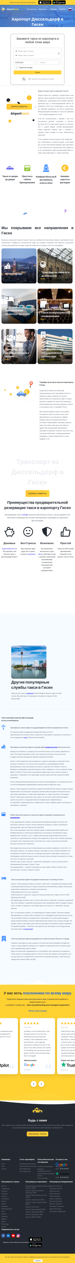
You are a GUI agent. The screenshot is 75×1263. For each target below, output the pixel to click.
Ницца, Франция (55, 1196)
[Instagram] (18, 1235)
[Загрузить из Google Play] (59, 2)
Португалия (5, 1199)
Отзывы (3, 1169)
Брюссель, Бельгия (56, 1186)
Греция (3, 1204)
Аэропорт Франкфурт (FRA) (34, 1212)
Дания (3, 1221)
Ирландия (4, 1206)
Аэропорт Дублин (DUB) (33, 1217)
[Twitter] (8, 1235)
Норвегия (4, 1216)
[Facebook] (3, 1235)
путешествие (28, 929)
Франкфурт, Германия (57, 1206)
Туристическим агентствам (28, 1166)
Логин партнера (43, 1178)
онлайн (25, 514)
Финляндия (5, 1224)
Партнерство (32, 9)
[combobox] (32, 51)
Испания (4, 1196)
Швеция (4, 1219)
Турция (3, 1226)
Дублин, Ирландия (55, 1209)
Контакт (54, 9)
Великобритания (6, 1209)
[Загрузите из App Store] (44, 2)
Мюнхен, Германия (56, 1204)
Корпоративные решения (28, 1164)
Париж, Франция (55, 1194)
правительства (51, 747)
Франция (4, 1191)
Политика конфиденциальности (44, 1170)
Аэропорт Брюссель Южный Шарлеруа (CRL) (34, 1192)
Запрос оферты (19, 107)
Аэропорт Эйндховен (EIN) (34, 1214)
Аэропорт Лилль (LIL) (32, 1207)
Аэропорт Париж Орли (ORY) (35, 1200)
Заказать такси (37, 1134)
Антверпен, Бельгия (56, 1189)
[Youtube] (13, 1235)
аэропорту (31, 554)
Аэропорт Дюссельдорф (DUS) (35, 1209)
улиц (25, 737)
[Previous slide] (34, 1084)
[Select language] (71, 9)
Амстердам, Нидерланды (58, 1211)
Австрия (4, 1214)
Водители (42, 9)
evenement (15, 818)
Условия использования (45, 1166)
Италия (3, 1201)
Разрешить (38, 1260)
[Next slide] (41, 1084)
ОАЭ (2, 1211)
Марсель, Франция (56, 1199)
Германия (4, 1194)
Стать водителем (25, 1171)
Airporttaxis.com (8, 549)
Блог (2, 1166)
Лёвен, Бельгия (54, 1191)
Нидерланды (5, 1189)
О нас (3, 1164)
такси (40, 554)
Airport (13, 9)
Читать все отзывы (37, 1010)
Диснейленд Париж (56, 1201)
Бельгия (4, 1186)
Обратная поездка (25, 67)
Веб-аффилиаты (25, 1169)
